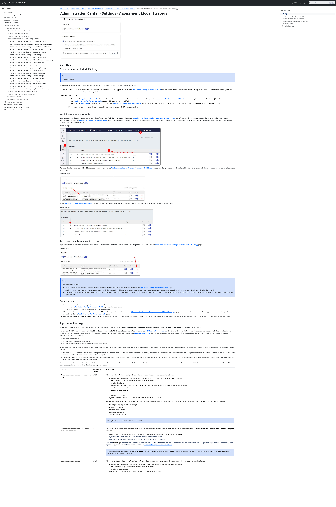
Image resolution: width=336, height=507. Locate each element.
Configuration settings (78, 9)
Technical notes (288, 24)
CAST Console (64, 9)
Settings (284, 14)
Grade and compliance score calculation (158, 445)
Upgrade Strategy (288, 26)
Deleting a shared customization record (296, 21)
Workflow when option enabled (293, 19)
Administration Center (95, 9)
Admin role (85, 103)
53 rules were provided (142, 333)
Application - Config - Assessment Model (147, 90)
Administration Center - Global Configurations (120, 9)
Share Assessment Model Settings (293, 16)
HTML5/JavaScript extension (156, 331)
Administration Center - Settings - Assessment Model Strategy (154, 118)
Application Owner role (89, 99)
